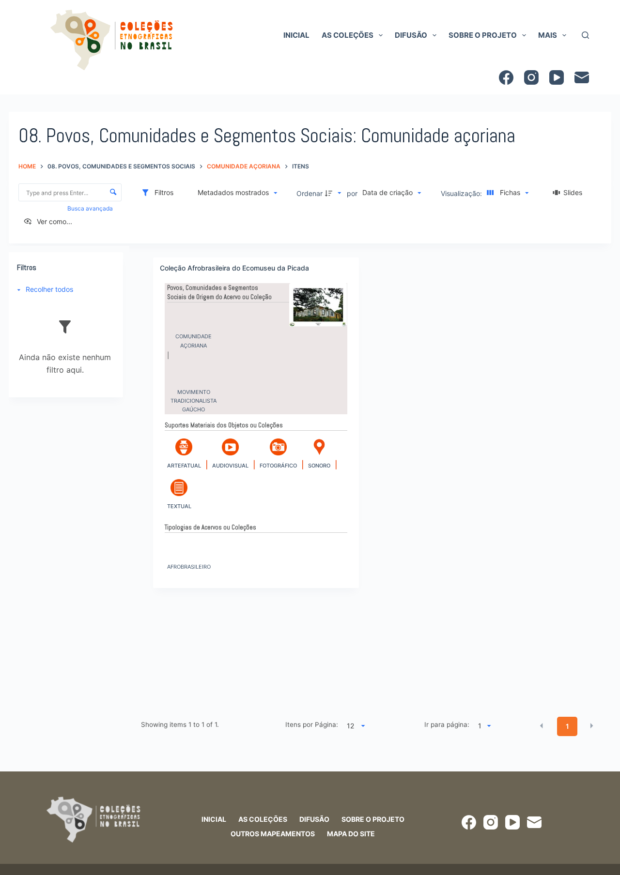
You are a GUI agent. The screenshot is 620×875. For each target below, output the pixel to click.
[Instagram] (531, 77)
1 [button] (567, 726)
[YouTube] (556, 77)
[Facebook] (506, 77)
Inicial (296, 35)
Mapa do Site (351, 834)
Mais (547, 35)
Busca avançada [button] (90, 208)
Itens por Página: (311, 724)
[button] (541, 725)
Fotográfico (278, 465)
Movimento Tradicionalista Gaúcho (193, 395)
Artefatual (184, 465)
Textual (179, 506)
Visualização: (462, 193)
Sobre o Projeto (483, 35)
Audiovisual (230, 465)
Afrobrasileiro (189, 566)
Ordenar (309, 193)
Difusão (411, 35)
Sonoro (319, 465)
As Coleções (347, 35)
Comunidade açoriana (193, 339)
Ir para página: (446, 724)
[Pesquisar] (585, 35)
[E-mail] (581, 77)
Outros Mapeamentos (273, 834)
